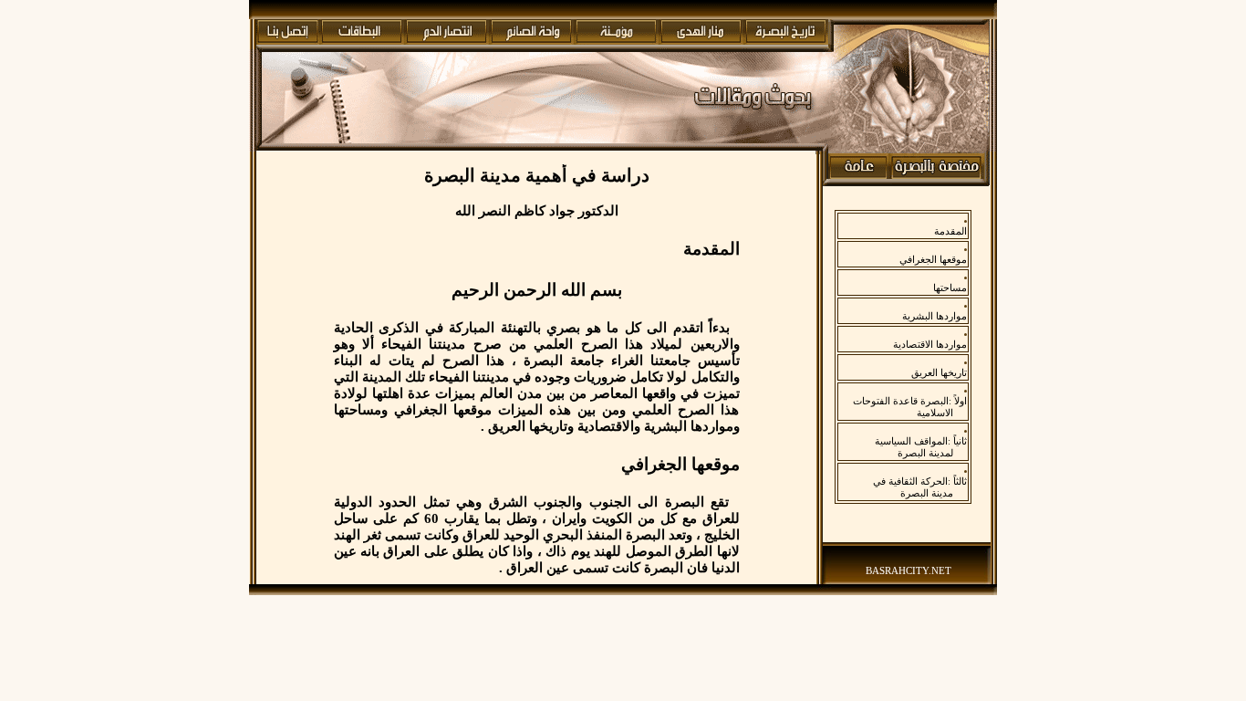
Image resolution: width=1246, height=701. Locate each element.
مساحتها (950, 287)
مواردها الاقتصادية (930, 344)
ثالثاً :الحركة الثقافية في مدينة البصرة (920, 487)
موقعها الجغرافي (933, 259)
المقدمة (950, 230)
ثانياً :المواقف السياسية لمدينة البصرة (921, 446)
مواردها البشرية (934, 315)
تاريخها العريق (939, 372)
